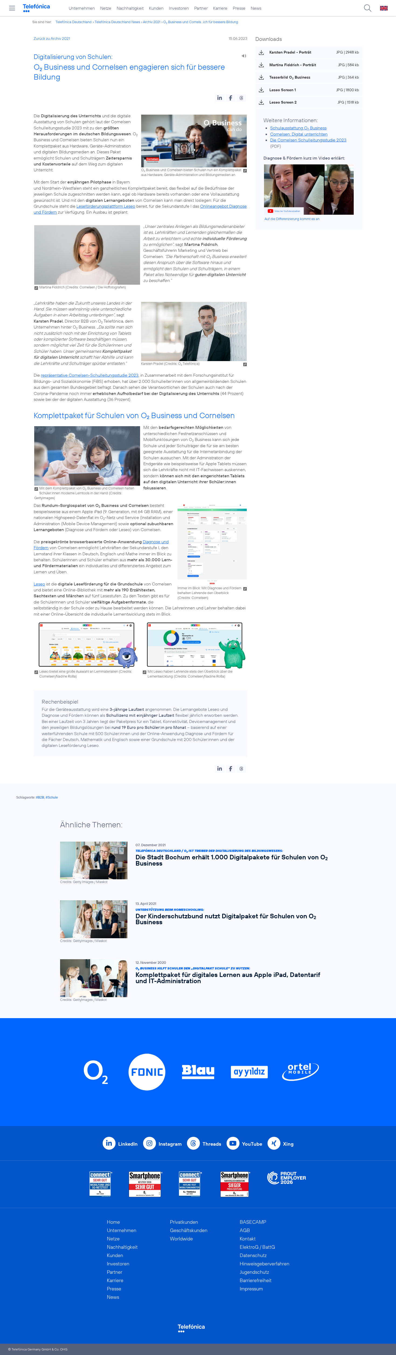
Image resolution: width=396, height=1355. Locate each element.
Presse (239, 8)
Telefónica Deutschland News (117, 22)
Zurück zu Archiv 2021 (52, 38)
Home (113, 1222)
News (256, 8)
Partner (201, 8)
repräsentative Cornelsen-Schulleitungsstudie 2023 (89, 375)
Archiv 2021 (151, 22)
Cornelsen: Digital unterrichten (299, 134)
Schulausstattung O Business (298, 127)
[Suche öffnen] (368, 8)
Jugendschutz (254, 1272)
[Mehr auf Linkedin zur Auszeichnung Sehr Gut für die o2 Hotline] (190, 1184)
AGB (245, 1230)
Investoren (179, 8)
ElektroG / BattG (257, 1247)
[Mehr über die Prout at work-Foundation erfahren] (287, 1184)
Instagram (170, 1144)
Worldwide (181, 1239)
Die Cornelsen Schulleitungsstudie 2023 (308, 140)
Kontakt (248, 1239)
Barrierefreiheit (256, 1280)
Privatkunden (184, 1222)
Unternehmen (82, 8)
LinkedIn (128, 1144)
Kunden (156, 8)
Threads (212, 1144)
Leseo (39, 584)
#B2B (40, 797)
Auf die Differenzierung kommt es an (292, 219)
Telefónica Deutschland (73, 22)
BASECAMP (253, 1222)
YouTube (252, 1144)
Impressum (251, 1289)
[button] (219, 98)
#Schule (52, 797)
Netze (105, 8)
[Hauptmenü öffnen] (12, 8)
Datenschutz (253, 1255)
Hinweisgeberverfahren (264, 1264)
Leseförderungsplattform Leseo (106, 206)
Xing (288, 1144)
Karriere (220, 8)
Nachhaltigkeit (130, 8)
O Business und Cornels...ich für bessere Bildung (200, 22)
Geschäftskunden (188, 1230)
